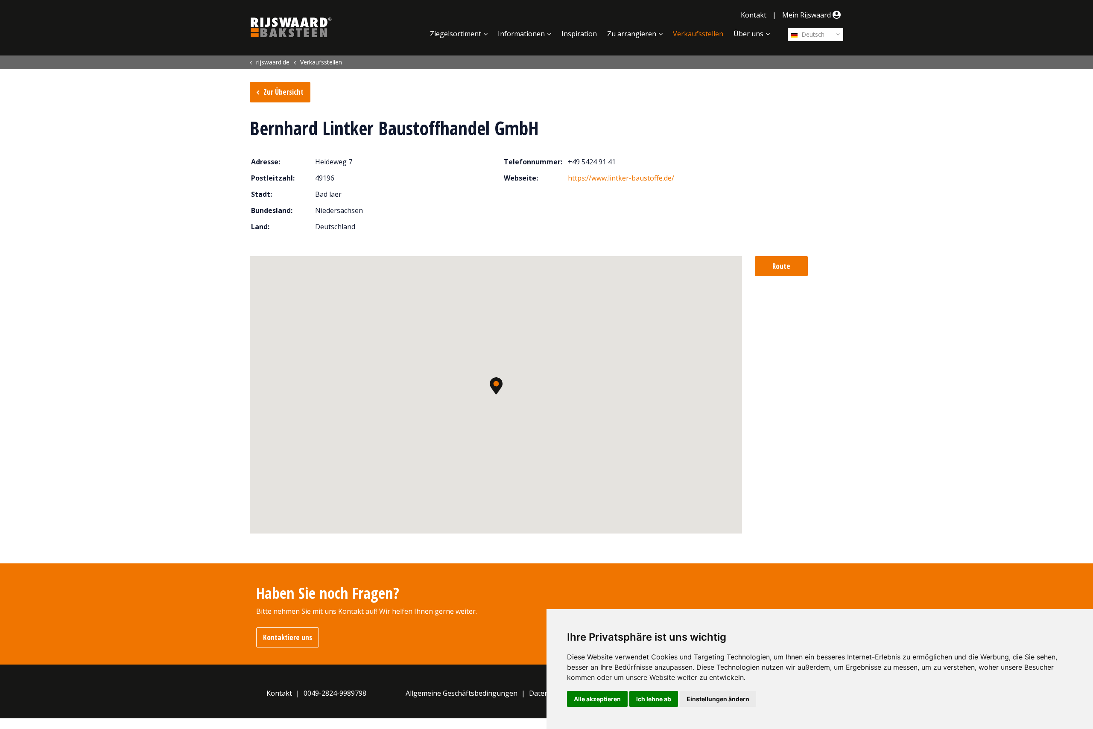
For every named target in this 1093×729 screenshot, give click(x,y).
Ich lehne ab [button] (653, 699)
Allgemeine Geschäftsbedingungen (461, 693)
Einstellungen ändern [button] (718, 699)
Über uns (748, 33)
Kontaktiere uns (287, 637)
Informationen (521, 33)
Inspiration (579, 33)
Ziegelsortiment (455, 33)
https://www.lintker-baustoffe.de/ (621, 178)
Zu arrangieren (631, 33)
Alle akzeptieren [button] (597, 699)
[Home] (291, 27)
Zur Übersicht (283, 92)
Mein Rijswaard (807, 15)
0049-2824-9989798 (335, 693)
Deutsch (812, 34)
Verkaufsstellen (698, 33)
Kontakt (753, 15)
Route (781, 266)
